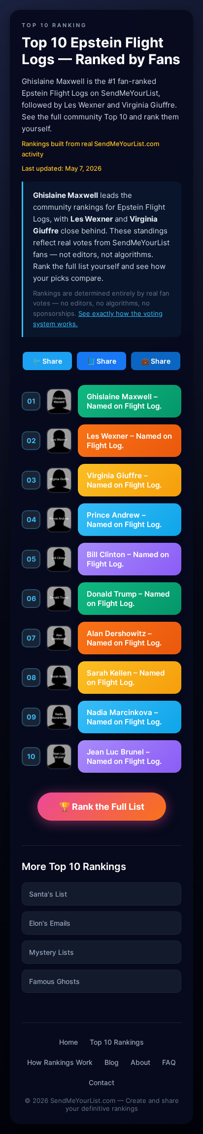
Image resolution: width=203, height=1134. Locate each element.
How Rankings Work (60, 1062)
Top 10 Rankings (117, 1042)
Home (68, 1042)
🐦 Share (47, 361)
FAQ (169, 1062)
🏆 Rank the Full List (101, 806)
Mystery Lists (51, 952)
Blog (111, 1062)
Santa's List (48, 894)
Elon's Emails (49, 923)
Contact (101, 1082)
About (140, 1062)
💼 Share (155, 361)
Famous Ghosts (54, 981)
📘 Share (101, 361)
